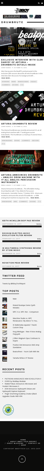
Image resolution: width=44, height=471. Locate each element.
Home (23, 440)
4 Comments (26, 140)
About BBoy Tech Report (23, 441)
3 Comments (23, 201)
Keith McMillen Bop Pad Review (21, 221)
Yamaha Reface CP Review (23, 358)
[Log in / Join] (42, 3)
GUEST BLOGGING (15, 443)
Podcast (33, 81)
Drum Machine (6, 201)
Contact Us (34, 443)
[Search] (39, 3)
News (15, 201)
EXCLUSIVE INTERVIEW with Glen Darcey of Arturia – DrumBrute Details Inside (22, 62)
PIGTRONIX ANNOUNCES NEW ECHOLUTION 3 (23, 379)
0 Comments (6, 84)
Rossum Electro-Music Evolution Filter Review (17, 234)
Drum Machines (7, 140)
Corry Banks (6, 67)
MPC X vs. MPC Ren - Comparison (26, 312)
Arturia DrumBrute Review (19, 124)
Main (15, 299)
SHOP (23, 445)
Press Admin (6, 185)
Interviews (5, 81)
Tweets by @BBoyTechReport (13, 283)
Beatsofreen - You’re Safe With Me (26, 351)
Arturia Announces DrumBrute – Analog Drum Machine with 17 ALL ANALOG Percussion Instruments (22, 178)
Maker (14, 81)
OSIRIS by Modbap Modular (15, 381)
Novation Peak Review (15, 263)
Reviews (17, 140)
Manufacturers (23, 81)
